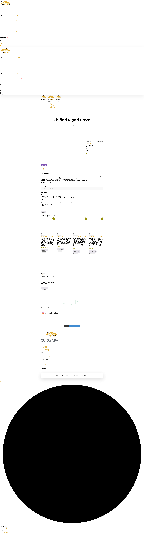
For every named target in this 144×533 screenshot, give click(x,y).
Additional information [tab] (48, 169)
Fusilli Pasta (43, 274)
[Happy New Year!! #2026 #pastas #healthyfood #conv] (88, 320)
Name (42, 199)
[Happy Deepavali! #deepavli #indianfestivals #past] (98, 320)
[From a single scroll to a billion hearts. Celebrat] (77, 320)
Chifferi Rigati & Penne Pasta (95, 236)
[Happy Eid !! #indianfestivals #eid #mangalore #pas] (56, 320)
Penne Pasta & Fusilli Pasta (47, 236)
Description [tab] (45, 168)
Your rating (44, 204)
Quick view (43, 235)
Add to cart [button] (44, 250)
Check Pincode (99, 141)
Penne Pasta (60, 236)
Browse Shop (5, 528)
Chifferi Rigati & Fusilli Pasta (79, 236)
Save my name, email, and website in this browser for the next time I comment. (60, 202)
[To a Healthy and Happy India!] (46, 320)
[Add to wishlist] (41, 234)
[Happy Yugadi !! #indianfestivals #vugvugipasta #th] (67, 320)
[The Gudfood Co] (43, 100)
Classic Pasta (89, 143)
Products (73, 124)
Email (42, 201)
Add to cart (44, 165)
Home (72, 123)
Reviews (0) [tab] (45, 170)
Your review (44, 205)
